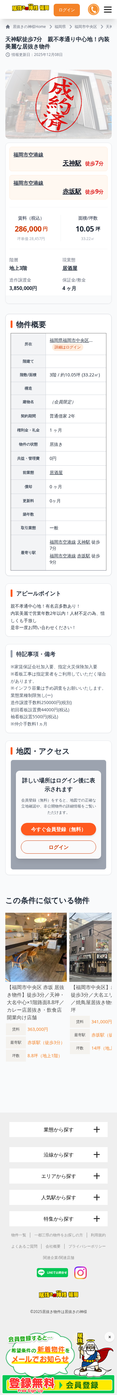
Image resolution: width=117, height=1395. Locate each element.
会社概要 (53, 1246)
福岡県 (60, 26)
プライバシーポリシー (87, 1246)
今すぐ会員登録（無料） (58, 829)
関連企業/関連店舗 (58, 1257)
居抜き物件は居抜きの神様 (64, 1311)
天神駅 (111, 26)
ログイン (67, 10)
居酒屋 (69, 268)
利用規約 (98, 1235)
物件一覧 (18, 1235)
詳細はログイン (68, 347)
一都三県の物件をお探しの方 (58, 1235)
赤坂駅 (72, 191)
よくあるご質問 (24, 1246)
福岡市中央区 (86, 26)
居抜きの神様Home (29, 26)
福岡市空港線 (28, 154)
